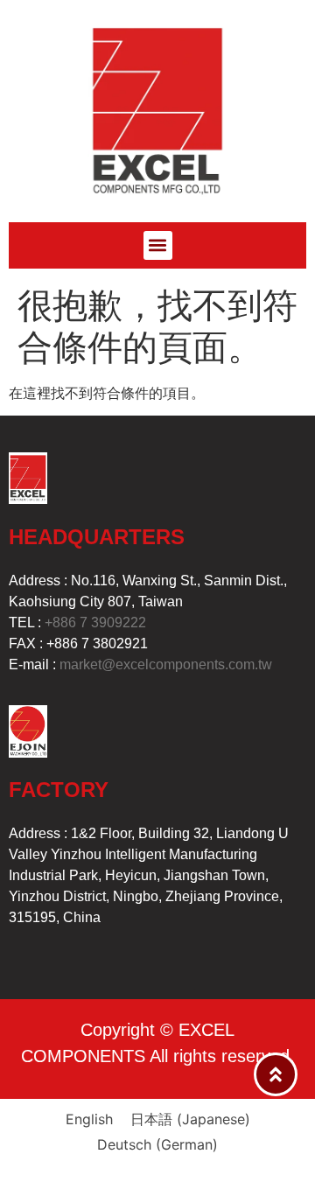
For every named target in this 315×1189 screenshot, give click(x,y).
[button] (158, 245)
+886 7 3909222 (95, 622)
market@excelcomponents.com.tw (166, 664)
